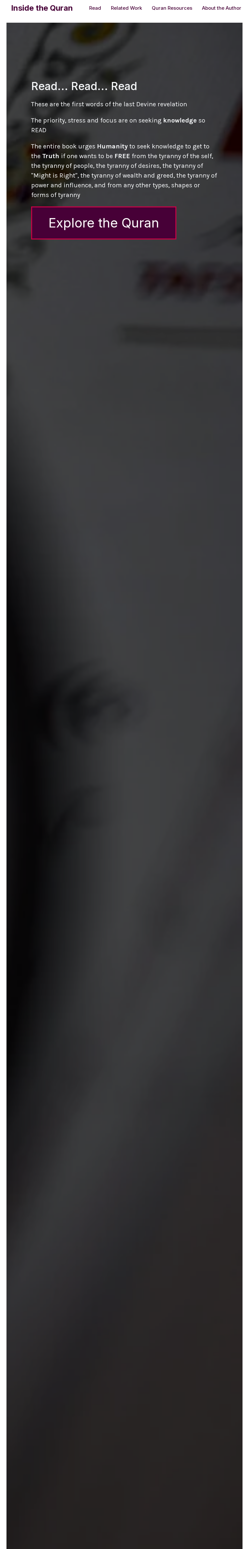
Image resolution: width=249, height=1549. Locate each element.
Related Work (126, 8)
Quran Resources (172, 8)
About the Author (221, 8)
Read (95, 8)
